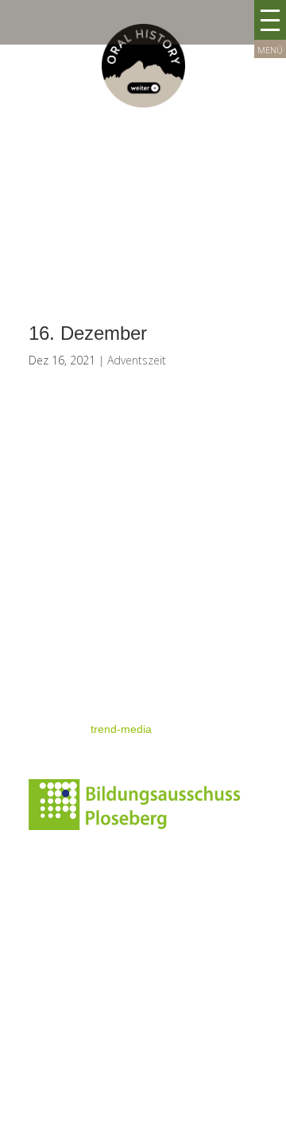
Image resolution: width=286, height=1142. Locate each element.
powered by (90, 729)
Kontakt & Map (65, 578)
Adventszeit (136, 360)
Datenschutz (60, 668)
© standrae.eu (64, 698)
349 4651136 (82, 1033)
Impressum (57, 638)
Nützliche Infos (65, 608)
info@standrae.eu (73, 1014)
